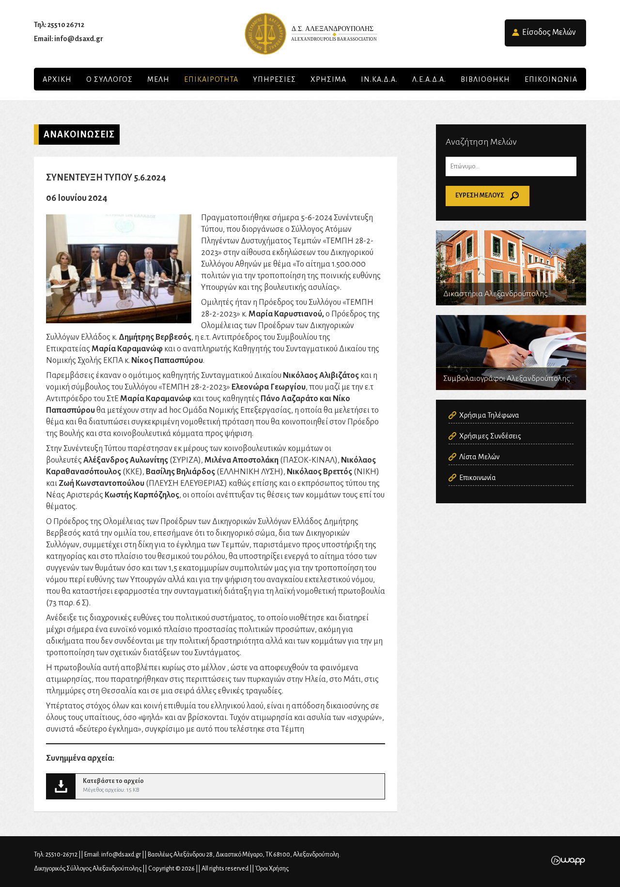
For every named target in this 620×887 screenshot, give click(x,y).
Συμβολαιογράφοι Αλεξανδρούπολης (511, 352)
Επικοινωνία (477, 477)
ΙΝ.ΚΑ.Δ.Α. (379, 79)
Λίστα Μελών (479, 457)
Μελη (158, 79)
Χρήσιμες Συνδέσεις (490, 436)
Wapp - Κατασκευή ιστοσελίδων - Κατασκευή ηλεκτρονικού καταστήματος (568, 860)
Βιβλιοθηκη (485, 79)
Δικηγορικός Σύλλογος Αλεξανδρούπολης (310, 34)
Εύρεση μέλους (479, 195)
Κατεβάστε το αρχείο (215, 786)
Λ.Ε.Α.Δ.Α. (429, 79)
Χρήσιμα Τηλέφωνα (489, 415)
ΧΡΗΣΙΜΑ (328, 79)
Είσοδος (549, 32)
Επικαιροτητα (211, 79)
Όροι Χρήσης (272, 868)
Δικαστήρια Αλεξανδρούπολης (511, 267)
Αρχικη (57, 79)
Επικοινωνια (551, 79)
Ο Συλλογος (109, 79)
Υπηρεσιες (274, 79)
